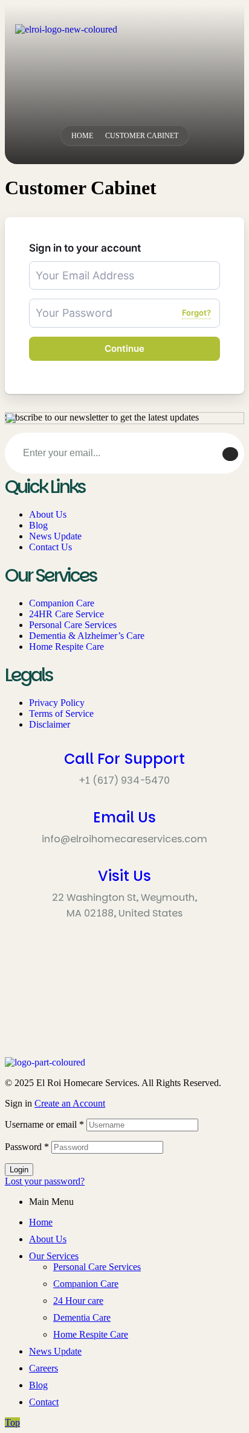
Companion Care (85, 1284)
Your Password (60, 304)
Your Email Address (67, 266)
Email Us (124, 817)
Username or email (44, 1124)
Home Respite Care (90, 1334)
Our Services (54, 1256)
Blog (38, 1385)
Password (27, 1147)
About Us (47, 1239)
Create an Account (69, 1103)
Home (41, 1222)
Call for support (124, 759)
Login (19, 1169)
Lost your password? (45, 1181)
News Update (55, 1351)
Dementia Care (82, 1317)
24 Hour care (78, 1300)
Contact (44, 1402)
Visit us (124, 876)
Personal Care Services (97, 1267)
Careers (43, 1368)
